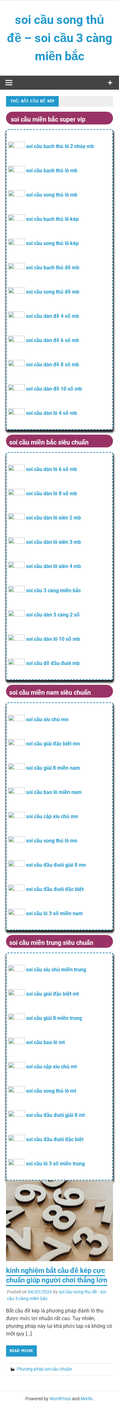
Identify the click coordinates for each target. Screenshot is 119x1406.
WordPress (60, 1398)
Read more (21, 1351)
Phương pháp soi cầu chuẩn (44, 1369)
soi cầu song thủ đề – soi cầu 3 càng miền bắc (59, 38)
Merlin (87, 1398)
